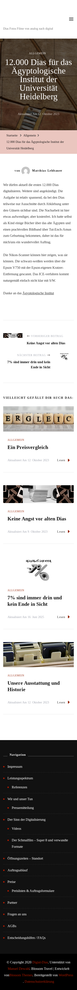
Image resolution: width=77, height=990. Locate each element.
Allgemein (37, 53)
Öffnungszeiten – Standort (25, 858)
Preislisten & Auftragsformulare (33, 891)
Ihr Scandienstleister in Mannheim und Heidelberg (31, 16)
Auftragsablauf (17, 870)
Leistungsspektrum (20, 778)
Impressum (14, 766)
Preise (11, 882)
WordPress (66, 975)
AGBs (11, 926)
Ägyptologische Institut (38, 293)
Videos (16, 828)
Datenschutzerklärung (39, 981)
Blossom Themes (21, 975)
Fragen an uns (17, 914)
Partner (12, 902)
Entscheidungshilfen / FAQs (26, 938)
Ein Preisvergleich (27, 447)
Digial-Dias (40, 962)
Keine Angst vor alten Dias (36, 518)
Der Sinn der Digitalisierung (26, 819)
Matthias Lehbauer (47, 170)
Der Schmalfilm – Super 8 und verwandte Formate (40, 843)
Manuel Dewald (19, 968)
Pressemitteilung (23, 808)
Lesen (61, 460)
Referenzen (19, 787)
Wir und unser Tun (20, 799)
